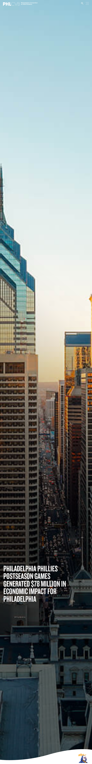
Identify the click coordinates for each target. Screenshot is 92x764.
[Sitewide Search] (82, 4)
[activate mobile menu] (87, 3)
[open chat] (83, 758)
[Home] (20, 4)
